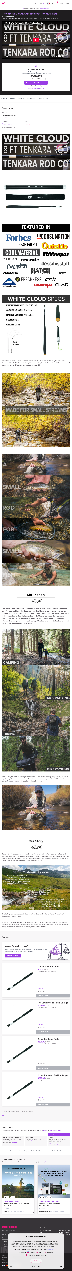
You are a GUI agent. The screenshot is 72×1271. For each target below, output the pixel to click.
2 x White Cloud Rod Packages (53, 1075)
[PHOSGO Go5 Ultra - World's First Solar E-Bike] (18, 1181)
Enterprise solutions (64, 1234)
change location (44, 8)
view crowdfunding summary (36, 88)
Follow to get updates (55, 1144)
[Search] (35, 3)
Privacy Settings (6, 1260)
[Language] (48, 3)
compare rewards (12, 955)
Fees (60, 1228)
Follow (36, 82)
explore (45, 1162)
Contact (42, 1228)
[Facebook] (3, 1235)
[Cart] (53, 3)
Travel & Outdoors (7, 124)
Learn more (15, 1142)
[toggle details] (34, 1213)
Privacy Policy (6, 1255)
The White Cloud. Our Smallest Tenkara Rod (29, 13)
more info (5, 118)
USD (40, 3)
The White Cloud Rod (48, 966)
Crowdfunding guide (55, 1130)
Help (44, 1130)
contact (11, 118)
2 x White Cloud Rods (48, 1039)
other (27, 124)
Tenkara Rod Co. (9, 16)
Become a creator (64, 1232)
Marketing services (64, 1230)
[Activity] (57, 3)
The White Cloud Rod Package (53, 1002)
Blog (41, 1232)
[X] (5, 1235)
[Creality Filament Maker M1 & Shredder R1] (54, 1181)
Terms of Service (7, 1257)
